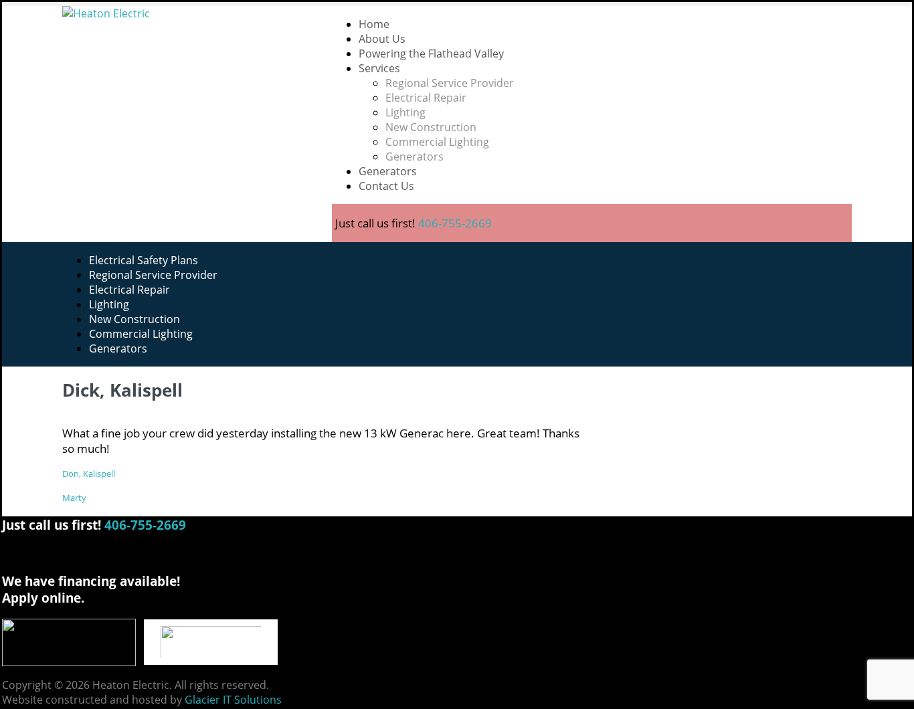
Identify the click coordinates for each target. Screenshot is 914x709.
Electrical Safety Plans (143, 260)
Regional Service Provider (449, 83)
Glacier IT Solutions (233, 699)
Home (374, 24)
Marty (74, 498)
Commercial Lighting (437, 141)
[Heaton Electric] (187, 13)
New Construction (430, 127)
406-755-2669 (455, 223)
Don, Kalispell (88, 474)
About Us (382, 38)
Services (379, 68)
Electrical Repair (425, 97)
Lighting (405, 112)
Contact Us (386, 186)
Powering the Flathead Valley (431, 53)
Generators (414, 156)
